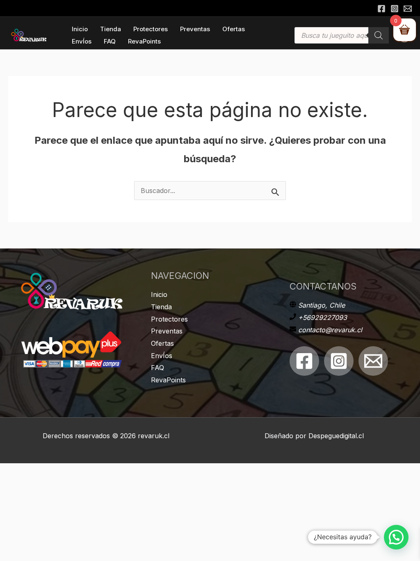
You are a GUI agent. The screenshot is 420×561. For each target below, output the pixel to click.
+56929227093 (322, 317)
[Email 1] (373, 361)
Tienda (161, 307)
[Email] (408, 9)
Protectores (169, 319)
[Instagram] (394, 9)
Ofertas (162, 343)
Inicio (159, 294)
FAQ (157, 367)
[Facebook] (381, 9)
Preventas (167, 331)
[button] (396, 537)
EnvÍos (161, 356)
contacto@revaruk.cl (330, 330)
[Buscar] (378, 35)
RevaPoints (168, 380)
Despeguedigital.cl (336, 436)
